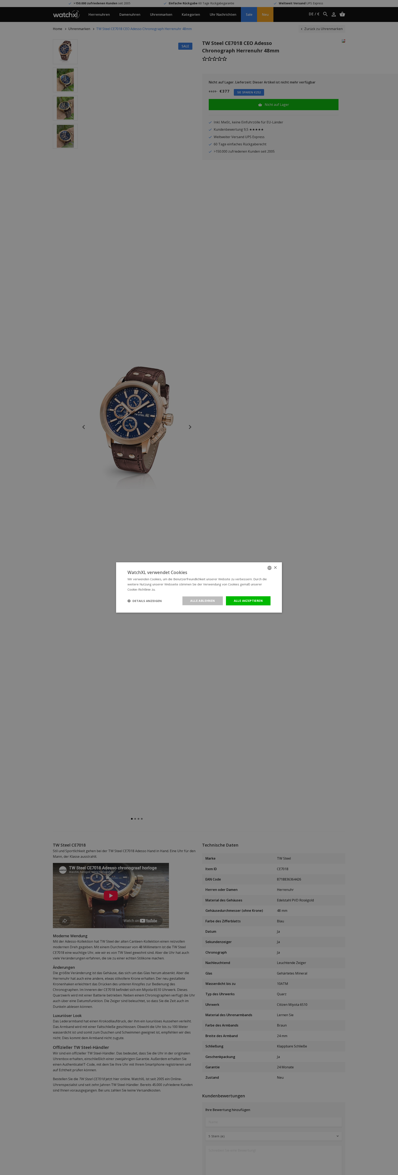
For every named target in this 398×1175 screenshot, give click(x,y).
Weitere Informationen (172, 589)
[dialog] (199, 587)
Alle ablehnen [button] (202, 601)
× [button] (275, 567)
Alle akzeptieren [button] (248, 601)
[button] (144, 601)
